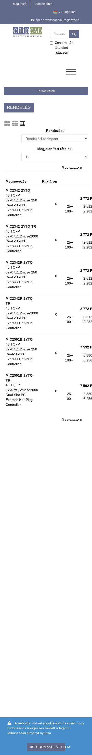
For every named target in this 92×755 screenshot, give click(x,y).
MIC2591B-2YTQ (19, 339)
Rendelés (19, 107)
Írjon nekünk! (43, 4)
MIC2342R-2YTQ (19, 262)
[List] (15, 123)
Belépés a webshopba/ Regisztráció (55, 20)
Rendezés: (55, 131)
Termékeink (46, 91)
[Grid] (7, 123)
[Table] (22, 123)
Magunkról (20, 4)
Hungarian (68, 12)
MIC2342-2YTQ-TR (21, 226)
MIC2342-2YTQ (18, 190)
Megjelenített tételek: (55, 149)
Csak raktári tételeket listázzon (64, 47)
